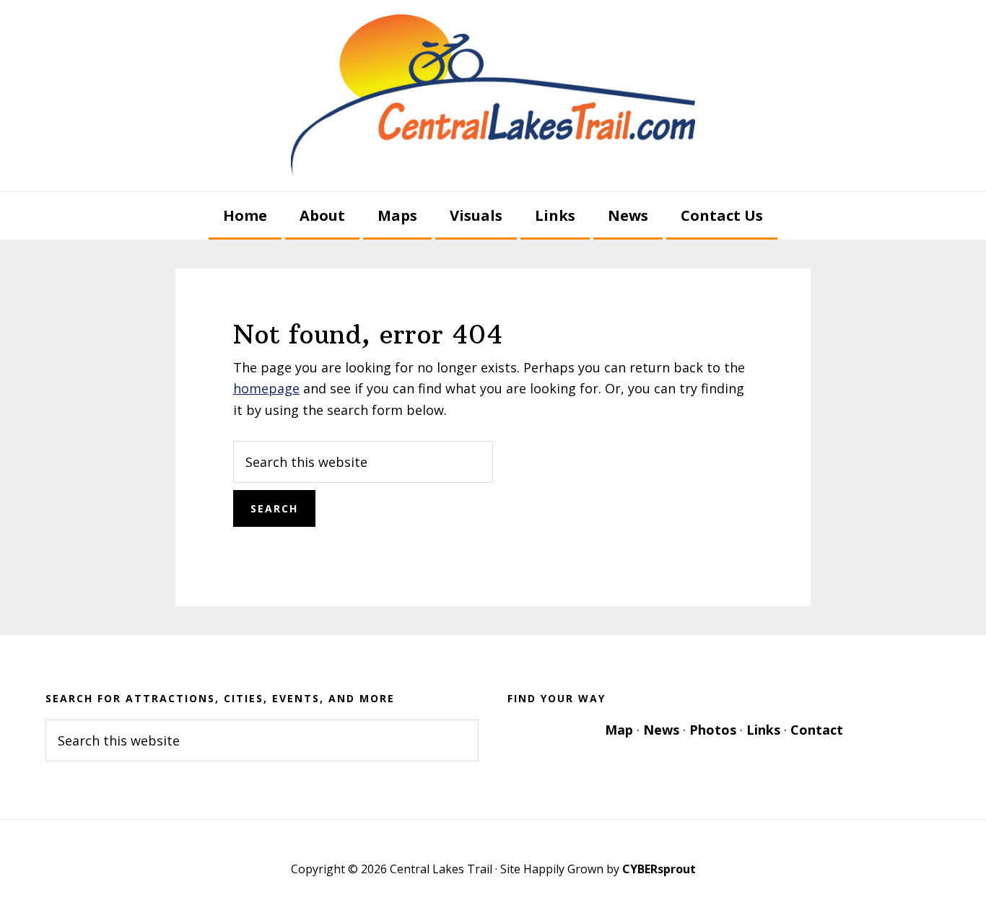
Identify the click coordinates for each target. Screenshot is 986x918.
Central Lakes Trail (493, 95)
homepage (266, 388)
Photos (712, 729)
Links (763, 729)
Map (619, 729)
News (661, 729)
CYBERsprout (659, 869)
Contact (816, 729)
